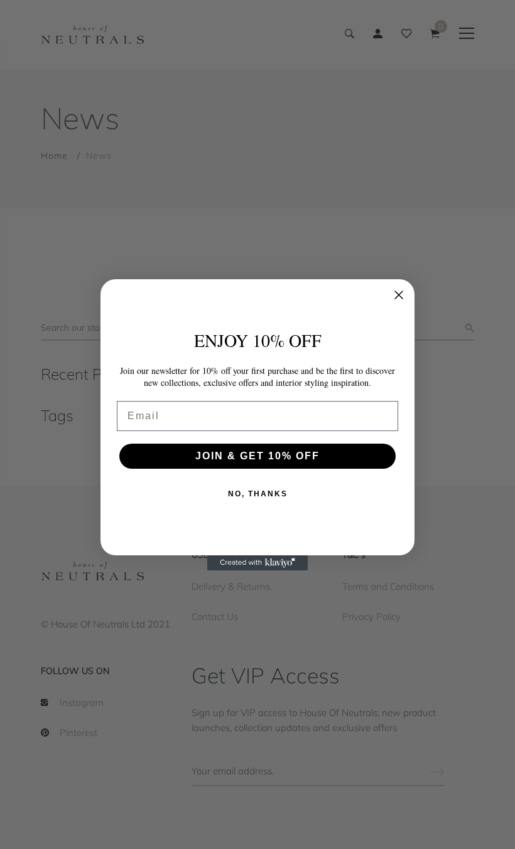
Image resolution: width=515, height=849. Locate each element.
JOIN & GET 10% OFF (257, 456)
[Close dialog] (398, 295)
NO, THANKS (258, 493)
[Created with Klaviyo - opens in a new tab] (257, 562)
